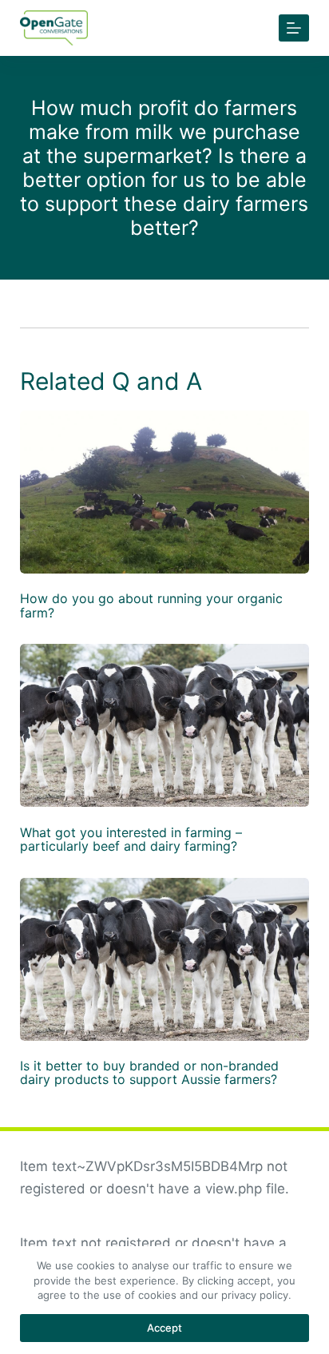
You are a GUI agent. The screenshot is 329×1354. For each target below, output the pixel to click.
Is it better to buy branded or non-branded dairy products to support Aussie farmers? (149, 1073)
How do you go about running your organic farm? (151, 605)
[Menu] (294, 28)
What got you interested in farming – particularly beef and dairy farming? (131, 839)
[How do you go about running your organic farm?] (165, 492)
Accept (164, 1327)
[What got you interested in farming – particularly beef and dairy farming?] (165, 725)
